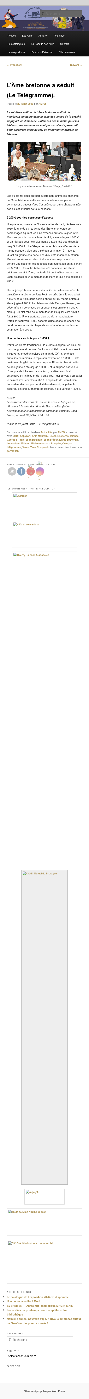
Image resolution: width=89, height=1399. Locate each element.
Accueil (12, 35)
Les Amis (27, 35)
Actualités (59, 35)
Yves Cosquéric (39, 447)
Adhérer (43, 35)
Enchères (63, 436)
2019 (16, 436)
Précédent (14, 65)
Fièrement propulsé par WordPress (44, 1391)
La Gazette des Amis (42, 43)
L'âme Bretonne (68, 439)
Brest (52, 436)
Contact (64, 43)
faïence (74, 436)
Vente (25, 447)
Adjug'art (25, 436)
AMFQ (42, 104)
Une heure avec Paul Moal (23, 1301)
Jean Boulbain (34, 439)
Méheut (25, 443)
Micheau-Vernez (40, 443)
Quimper (67, 443)
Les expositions (16, 52)
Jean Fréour (51, 439)
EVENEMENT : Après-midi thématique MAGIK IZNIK (40, 1306)
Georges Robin (15, 439)
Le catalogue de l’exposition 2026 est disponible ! (38, 1297)
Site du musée (67, 52)
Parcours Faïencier (42, 52)
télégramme (14, 447)
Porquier (56, 443)
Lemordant (13, 443)
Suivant (76, 65)
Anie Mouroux (40, 436)
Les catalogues (16, 43)
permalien (13, 451)
